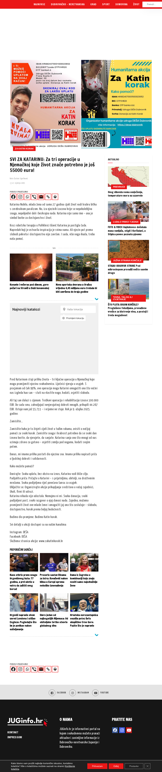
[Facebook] (13, 197)
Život (136, 4)
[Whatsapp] (27, 197)
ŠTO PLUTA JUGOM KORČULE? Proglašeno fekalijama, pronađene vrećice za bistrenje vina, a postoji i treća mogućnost (128, 310)
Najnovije (39, 4)
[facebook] (115, 730)
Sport (106, 4)
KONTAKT (12, 732)
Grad (93, 4)
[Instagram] (20, 197)
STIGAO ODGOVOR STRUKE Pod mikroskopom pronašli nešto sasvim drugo (128, 269)
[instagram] (122, 730)
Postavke (134, 766)
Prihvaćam (97, 766)
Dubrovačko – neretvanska (68, 4)
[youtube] (129, 730)
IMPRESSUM (14, 737)
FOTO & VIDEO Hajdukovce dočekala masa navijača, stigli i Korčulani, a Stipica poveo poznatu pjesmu (127, 230)
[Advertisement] (81, 35)
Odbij (116, 766)
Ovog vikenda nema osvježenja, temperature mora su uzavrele (125, 193)
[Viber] (34, 197)
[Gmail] (41, 197)
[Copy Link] (48, 197)
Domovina (121, 4)
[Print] (55, 197)
